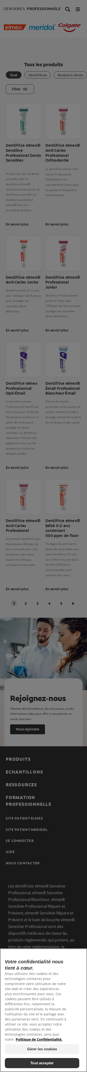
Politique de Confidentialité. (39, 1039)
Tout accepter (42, 1063)
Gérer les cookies (42, 1049)
